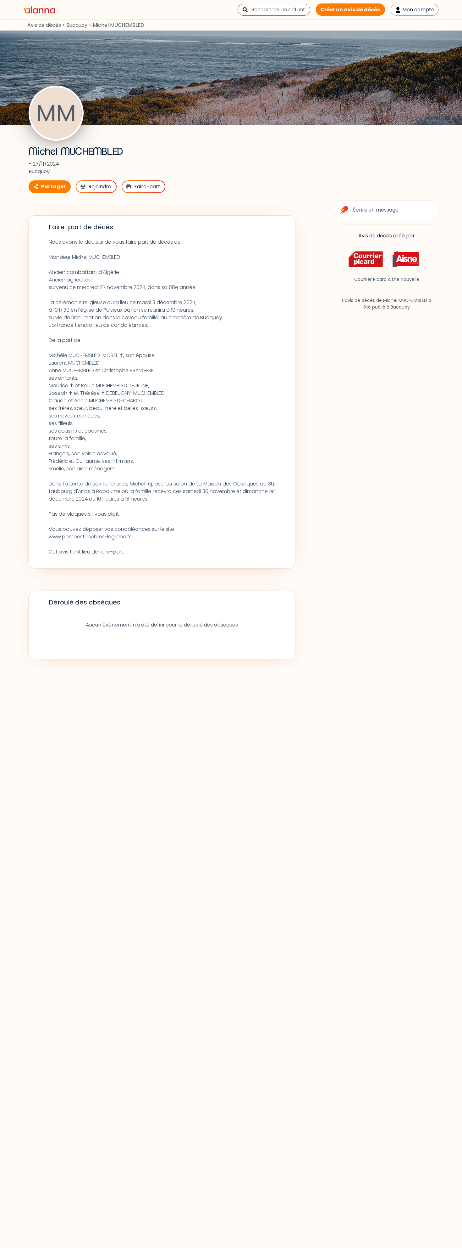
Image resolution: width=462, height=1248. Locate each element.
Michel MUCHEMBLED (76, 152)
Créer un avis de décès (350, 9)
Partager (53, 186)
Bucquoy (76, 25)
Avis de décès (44, 25)
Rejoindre (99, 186)
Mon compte (417, 9)
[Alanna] (39, 9)
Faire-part (147, 186)
